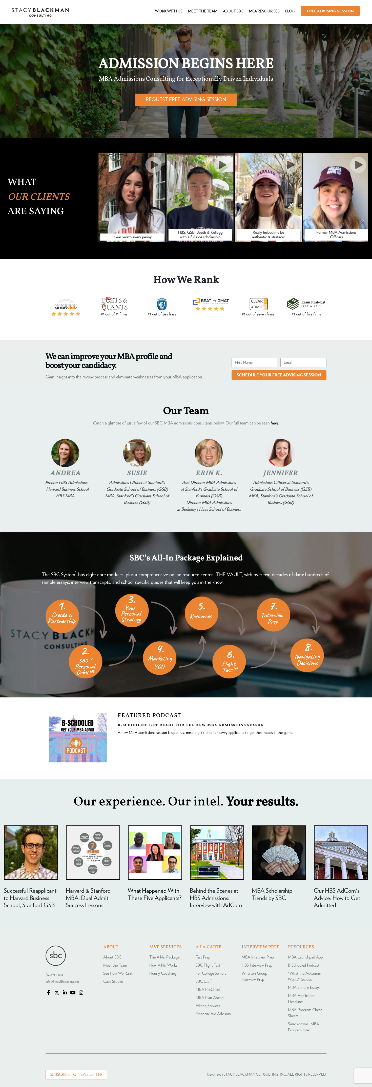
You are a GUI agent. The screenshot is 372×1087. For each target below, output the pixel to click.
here (274, 423)
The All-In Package (164, 957)
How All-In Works (163, 965)
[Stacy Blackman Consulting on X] (57, 993)
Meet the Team (115, 965)
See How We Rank (118, 973)
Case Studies (113, 981)
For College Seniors (211, 973)
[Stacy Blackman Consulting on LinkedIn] (65, 993)
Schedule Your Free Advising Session (279, 375)
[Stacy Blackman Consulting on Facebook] (49, 993)
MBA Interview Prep (258, 957)
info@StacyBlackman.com (62, 982)
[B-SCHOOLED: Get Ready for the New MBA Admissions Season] (78, 761)
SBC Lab (204, 981)
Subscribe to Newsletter (76, 1075)
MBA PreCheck (208, 990)
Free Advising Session (330, 11)
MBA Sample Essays (304, 988)
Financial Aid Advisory (213, 1014)
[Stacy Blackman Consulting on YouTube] (73, 993)
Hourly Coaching (162, 973)
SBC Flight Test (209, 965)
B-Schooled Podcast (303, 965)
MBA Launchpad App (305, 957)
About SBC (112, 957)
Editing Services (208, 1006)
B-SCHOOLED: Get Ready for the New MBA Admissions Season (191, 725)
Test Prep (203, 957)
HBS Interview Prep (257, 965)
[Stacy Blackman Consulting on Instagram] (81, 993)
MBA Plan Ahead (209, 998)
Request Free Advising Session (186, 99)
